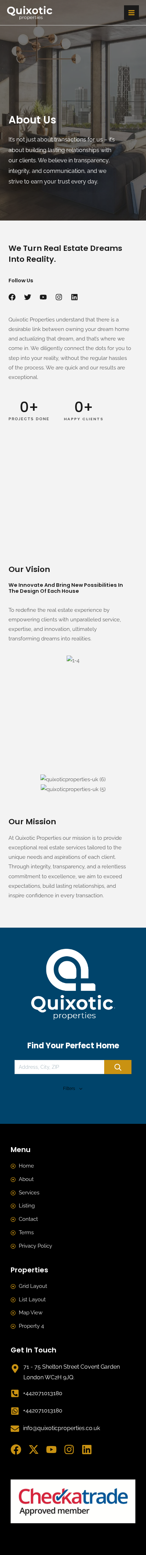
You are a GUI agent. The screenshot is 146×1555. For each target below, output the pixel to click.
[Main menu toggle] (131, 12)
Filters (69, 1088)
